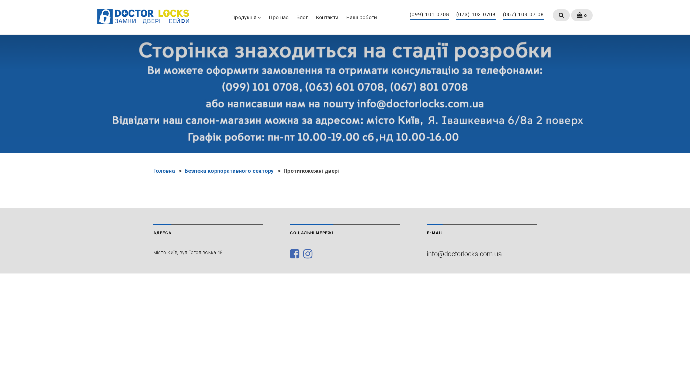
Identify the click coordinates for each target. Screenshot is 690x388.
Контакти (327, 17)
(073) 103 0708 (476, 15)
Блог (302, 17)
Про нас (278, 17)
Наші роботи (361, 17)
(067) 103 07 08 (523, 15)
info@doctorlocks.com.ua (464, 254)
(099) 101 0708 (429, 15)
